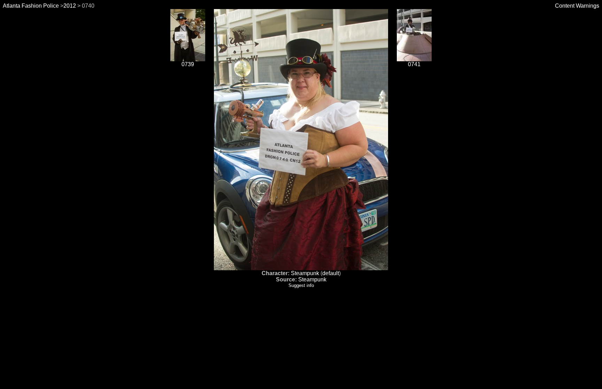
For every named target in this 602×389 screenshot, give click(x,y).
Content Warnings (577, 6)
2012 (69, 6)
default (330, 273)
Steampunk (305, 273)
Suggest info (301, 285)
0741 (414, 64)
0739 (188, 64)
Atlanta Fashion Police (31, 6)
